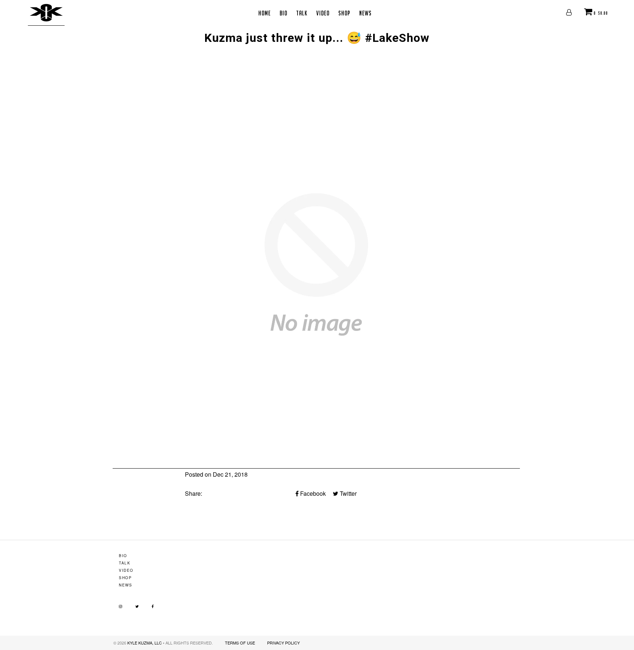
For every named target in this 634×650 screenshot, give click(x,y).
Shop (344, 13)
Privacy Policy (283, 643)
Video (322, 13)
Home (264, 13)
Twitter (347, 493)
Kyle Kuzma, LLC (144, 643)
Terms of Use (240, 643)
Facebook (312, 493)
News (365, 13)
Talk (301, 13)
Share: (193, 493)
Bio (283, 13)
